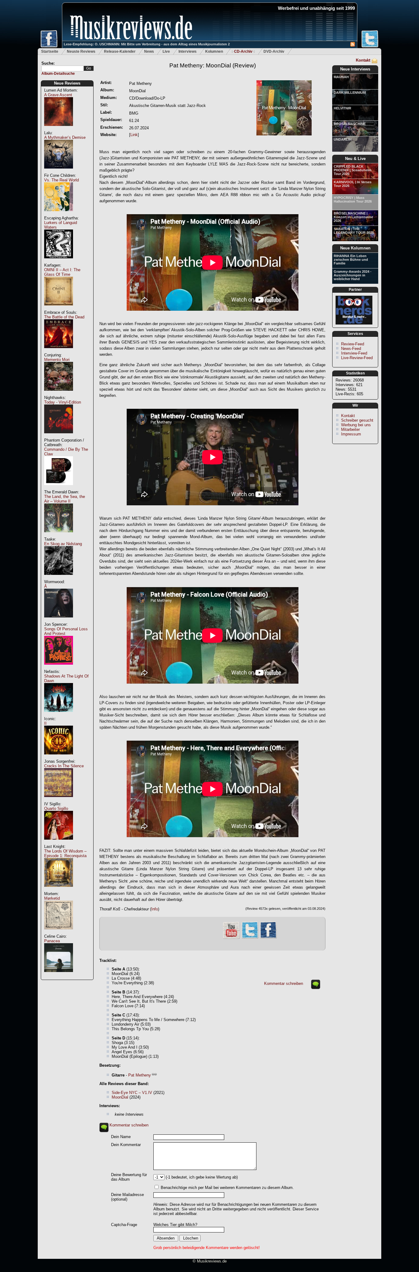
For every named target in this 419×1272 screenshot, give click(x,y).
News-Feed (351, 348)
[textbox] (62, 68)
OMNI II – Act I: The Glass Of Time (62, 272)
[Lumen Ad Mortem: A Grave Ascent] (58, 129)
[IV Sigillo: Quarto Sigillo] (58, 843)
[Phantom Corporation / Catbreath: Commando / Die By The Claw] (58, 488)
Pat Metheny (139, 1075)
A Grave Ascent (58, 95)
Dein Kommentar (126, 1144)
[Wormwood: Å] (58, 620)
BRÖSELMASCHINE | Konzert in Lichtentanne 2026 (353, 216)
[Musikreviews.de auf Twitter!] (250, 938)
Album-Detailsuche (58, 73)
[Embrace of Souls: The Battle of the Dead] (58, 351)
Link (134, 134)
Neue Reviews (67, 83)
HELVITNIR (342, 108)
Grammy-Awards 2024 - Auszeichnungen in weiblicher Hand (352, 275)
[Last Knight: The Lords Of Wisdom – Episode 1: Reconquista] (58, 890)
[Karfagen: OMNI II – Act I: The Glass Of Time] (58, 308)
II (45, 723)
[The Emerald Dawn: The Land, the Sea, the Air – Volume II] (58, 535)
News (149, 51)
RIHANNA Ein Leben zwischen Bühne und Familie (351, 259)
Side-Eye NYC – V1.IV (132, 1092)
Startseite (49, 51)
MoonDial (120, 1097)
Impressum (351, 434)
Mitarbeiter (350, 429)
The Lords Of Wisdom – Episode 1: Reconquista (65, 853)
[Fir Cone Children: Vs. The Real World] (58, 214)
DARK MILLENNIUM (350, 92)
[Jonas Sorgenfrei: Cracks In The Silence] (58, 800)
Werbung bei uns (356, 425)
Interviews (188, 51)
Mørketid (52, 898)
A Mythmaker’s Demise (65, 137)
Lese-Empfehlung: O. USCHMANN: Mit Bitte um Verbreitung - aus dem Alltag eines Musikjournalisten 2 (147, 44)
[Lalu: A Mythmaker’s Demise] (58, 171)
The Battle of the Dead (64, 317)
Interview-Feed (354, 353)
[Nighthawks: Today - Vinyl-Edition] (58, 436)
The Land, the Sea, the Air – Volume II (64, 498)
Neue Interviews (355, 69)
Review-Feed (352, 344)
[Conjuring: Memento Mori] (58, 394)
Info (154, 909)
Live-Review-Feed (357, 357)
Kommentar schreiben (283, 983)
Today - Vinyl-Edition (62, 402)
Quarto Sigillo (56, 808)
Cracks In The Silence (64, 766)
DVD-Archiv (273, 51)
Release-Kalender (120, 51)
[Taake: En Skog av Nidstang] (58, 578)
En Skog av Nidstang (63, 543)
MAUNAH (341, 77)
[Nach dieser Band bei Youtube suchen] (231, 938)
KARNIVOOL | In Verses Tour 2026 (352, 184)
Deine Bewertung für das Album (129, 1177)
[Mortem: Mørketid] (58, 932)
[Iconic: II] (58, 757)
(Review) (212, 65)
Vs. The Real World (61, 180)
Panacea (52, 941)
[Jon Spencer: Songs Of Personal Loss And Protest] (58, 668)
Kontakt (363, 60)
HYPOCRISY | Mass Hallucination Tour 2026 (353, 199)
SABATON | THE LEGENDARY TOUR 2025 (354, 230)
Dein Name (121, 1136)
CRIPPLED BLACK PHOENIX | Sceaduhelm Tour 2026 (352, 170)
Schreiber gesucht (357, 420)
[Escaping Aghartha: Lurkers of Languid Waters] (58, 261)
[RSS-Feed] (352, 45)
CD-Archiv (243, 51)
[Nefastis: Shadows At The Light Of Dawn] (58, 715)
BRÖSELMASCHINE (350, 124)
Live (166, 51)
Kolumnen (214, 51)
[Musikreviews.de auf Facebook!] (268, 938)
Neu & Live (355, 158)
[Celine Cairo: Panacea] (58, 975)
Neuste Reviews (81, 51)
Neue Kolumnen (355, 248)
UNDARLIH (343, 139)
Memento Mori (57, 359)
